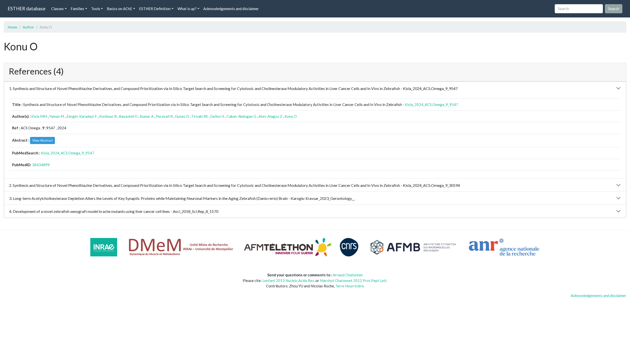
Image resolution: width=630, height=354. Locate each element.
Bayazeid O (128, 116)
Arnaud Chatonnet (348, 275)
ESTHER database (26, 8)
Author (28, 27)
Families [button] (77, 8)
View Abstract (42, 140)
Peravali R (164, 116)
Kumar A (147, 116)
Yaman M (56, 116)
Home (12, 27)
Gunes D (182, 116)
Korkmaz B (108, 116)
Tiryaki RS (199, 116)
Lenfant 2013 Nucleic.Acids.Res (288, 280)
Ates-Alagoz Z (270, 116)
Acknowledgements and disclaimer (231, 8)
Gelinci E (217, 116)
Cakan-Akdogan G (241, 116)
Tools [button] (95, 8)
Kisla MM (39, 116)
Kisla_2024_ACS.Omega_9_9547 (431, 104)
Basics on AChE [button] (119, 8)
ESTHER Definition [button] (155, 8)
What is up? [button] (186, 8)
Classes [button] (57, 8)
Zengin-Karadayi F (81, 116)
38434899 (41, 164)
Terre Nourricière (349, 286)
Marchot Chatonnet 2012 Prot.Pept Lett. (353, 280)
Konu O (290, 116)
